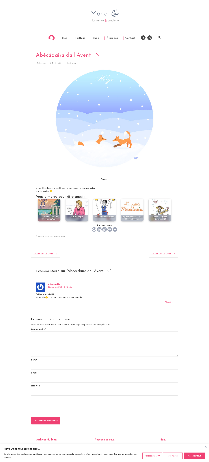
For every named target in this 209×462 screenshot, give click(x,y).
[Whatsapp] (104, 229)
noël (63, 236)
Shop (95, 38)
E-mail (35, 372)
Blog (64, 38)
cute (47, 236)
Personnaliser (151, 455)
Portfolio (79, 38)
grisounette (54, 284)
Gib (59, 63)
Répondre (168, 302)
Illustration (71, 63)
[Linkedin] (99, 229)
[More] (115, 229)
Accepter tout (194, 455)
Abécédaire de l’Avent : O (46, 253)
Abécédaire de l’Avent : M (163, 253)
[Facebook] (94, 229)
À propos (112, 38)
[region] (104, 453)
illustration (55, 236)
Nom (34, 359)
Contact (129, 38)
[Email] (109, 229)
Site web (35, 385)
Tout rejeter (172, 455)
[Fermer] (206, 447)
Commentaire (38, 329)
